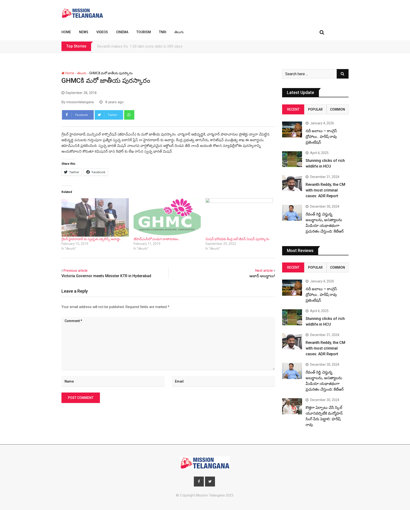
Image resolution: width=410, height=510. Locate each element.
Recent (293, 109)
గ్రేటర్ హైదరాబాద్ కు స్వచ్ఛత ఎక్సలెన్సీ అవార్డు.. (91, 239)
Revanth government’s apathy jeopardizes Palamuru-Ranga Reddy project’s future (164, 46)
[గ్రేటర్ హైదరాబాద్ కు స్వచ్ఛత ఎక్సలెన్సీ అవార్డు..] (95, 217)
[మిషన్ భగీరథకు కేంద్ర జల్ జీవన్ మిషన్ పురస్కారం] (239, 217)
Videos (102, 32)
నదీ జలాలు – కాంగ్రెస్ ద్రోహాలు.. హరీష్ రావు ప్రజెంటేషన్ (321, 137)
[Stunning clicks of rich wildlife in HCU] (292, 159)
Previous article (76, 270)
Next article (264, 270)
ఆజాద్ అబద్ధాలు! (262, 276)
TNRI (162, 32)
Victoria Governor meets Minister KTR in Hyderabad (106, 276)
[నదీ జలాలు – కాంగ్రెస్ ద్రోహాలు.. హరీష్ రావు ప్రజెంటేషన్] (292, 129)
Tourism (143, 32)
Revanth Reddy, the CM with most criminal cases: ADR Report (325, 190)
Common (337, 109)
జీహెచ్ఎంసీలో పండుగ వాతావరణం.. (157, 239)
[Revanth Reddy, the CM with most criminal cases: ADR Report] (292, 183)
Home (66, 32)
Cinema (122, 32)
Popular (315, 109)
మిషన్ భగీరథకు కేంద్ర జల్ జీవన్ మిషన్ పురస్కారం (237, 239)
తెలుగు (179, 32)
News (83, 32)
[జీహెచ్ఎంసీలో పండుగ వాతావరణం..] (167, 217)
